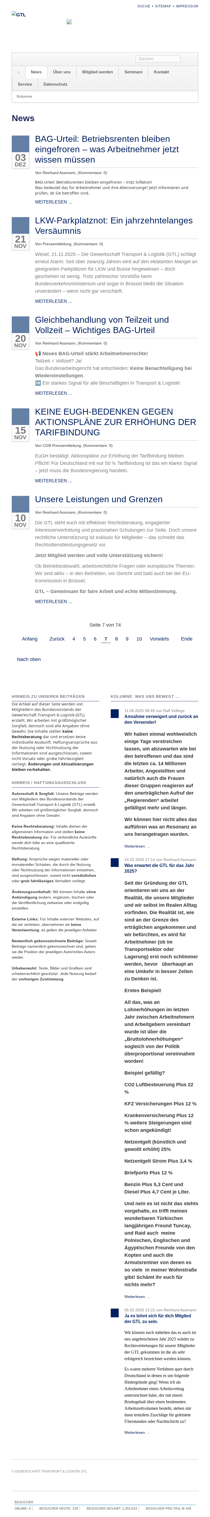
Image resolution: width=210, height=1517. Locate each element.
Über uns (62, 72)
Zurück (57, 639)
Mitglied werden (97, 72)
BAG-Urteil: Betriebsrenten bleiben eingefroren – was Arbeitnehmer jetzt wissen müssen (107, 149)
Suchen (189, 59)
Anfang (29, 639)
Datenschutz (55, 84)
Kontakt (161, 72)
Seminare (133, 72)
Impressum (187, 6)
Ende (186, 639)
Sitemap (163, 6)
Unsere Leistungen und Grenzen (99, 499)
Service (25, 84)
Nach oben (29, 659)
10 (139, 639)
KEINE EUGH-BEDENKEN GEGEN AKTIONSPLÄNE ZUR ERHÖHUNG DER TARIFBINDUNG (115, 422)
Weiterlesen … (53, 202)
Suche (143, 6)
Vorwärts (159, 639)
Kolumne (24, 96)
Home (18, 72)
